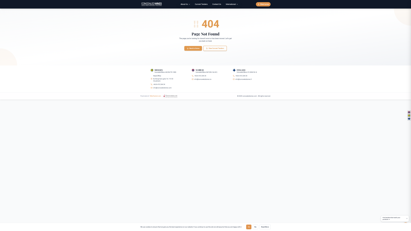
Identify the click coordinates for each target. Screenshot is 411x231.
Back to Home (194, 48)
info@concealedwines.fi (243, 79)
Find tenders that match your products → (391, 218)
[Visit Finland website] (409, 118)
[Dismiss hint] (407, 218)
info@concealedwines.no (202, 79)
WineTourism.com (155, 96)
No (255, 227)
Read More (265, 227)
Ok (249, 227)
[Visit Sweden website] (409, 115)
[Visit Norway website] (409, 112)
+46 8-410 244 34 (159, 84)
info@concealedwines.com (162, 88)
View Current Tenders (216, 48)
